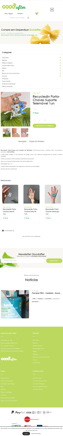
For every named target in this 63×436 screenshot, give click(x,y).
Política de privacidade (8, 398)
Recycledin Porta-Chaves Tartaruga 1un (52, 211)
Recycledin (36, 93)
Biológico (35, 354)
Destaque (5, 78)
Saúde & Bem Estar (8, 65)
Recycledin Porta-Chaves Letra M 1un (31, 211)
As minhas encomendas (40, 381)
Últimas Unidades (7, 86)
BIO (3, 71)
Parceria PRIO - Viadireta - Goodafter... (47, 293)
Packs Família (6, 81)
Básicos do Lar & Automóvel (10, 73)
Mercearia (5, 57)
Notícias (3, 389)
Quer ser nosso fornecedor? (9, 400)
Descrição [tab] (22, 141)
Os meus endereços (39, 384)
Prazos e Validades (6, 392)
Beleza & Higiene (7, 63)
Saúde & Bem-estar (38, 348)
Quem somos (5, 378)
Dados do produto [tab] (36, 141)
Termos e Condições (7, 381)
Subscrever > (54, 261)
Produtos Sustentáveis (8, 84)
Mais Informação (36, 433)
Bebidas (4, 60)
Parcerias (3, 395)
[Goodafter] (14, 6)
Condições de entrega (7, 384)
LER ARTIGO (35, 301)
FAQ (2, 386)
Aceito (26, 433)
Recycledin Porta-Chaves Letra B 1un (9, 211)
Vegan (4, 68)
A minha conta (37, 378)
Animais (4, 76)
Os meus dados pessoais (40, 386)
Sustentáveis (36, 362)
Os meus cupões (38, 389)
